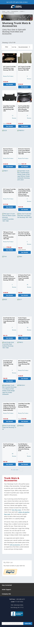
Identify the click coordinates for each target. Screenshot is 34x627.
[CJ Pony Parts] (16, 7)
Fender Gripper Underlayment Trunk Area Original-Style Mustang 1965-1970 (24, 320)
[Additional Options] (10, 574)
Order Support (6, 589)
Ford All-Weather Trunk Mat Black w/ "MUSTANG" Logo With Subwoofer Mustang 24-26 (24, 447)
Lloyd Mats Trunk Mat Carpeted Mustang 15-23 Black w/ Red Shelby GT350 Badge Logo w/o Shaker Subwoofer (9, 407)
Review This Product (8, 76)
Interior (22, 11)
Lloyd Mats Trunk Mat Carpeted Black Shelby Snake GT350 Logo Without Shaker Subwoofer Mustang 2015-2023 (24, 193)
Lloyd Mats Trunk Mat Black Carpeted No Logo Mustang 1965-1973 (9, 108)
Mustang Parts (14, 11)
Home (3, 11)
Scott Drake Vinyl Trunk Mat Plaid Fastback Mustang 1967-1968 (8, 363)
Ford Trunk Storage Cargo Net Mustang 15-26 (9, 445)
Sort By (14, 47)
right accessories (15, 545)
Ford (8, 11)
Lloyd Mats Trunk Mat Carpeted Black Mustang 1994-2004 (24, 405)
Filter (6, 47)
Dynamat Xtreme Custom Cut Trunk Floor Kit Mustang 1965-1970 (8, 151)
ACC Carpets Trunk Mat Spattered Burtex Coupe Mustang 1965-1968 (24, 363)
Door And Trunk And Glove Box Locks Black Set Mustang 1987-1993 (24, 233)
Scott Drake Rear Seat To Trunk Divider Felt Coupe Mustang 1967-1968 (9, 320)
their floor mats (16, 510)
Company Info (6, 594)
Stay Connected (7, 585)
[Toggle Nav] (2, 7)
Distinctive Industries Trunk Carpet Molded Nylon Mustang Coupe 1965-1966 (24, 151)
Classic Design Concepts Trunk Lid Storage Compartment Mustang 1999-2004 (9, 277)
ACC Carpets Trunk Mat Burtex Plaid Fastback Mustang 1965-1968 (24, 68)
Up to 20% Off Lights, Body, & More (17, 2)
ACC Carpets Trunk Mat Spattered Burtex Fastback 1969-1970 (9, 190)
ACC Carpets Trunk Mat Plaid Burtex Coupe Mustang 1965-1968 (9, 68)
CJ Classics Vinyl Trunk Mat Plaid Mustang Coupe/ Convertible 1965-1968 (24, 277)
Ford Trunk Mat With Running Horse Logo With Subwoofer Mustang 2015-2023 (23, 108)
